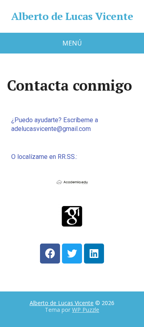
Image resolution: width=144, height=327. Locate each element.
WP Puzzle (85, 309)
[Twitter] (72, 254)
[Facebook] (50, 254)
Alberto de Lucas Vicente (72, 16)
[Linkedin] (94, 254)
